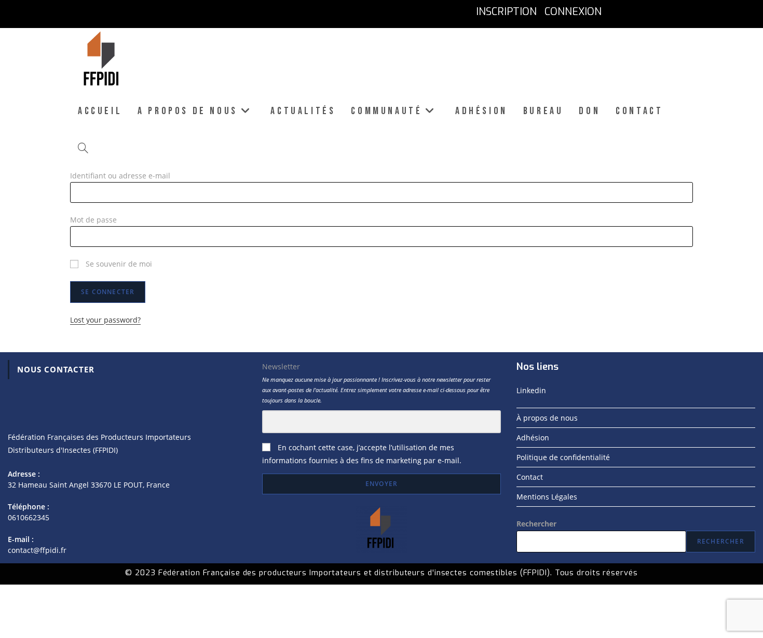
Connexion (573, 12)
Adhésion (532, 437)
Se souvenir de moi (118, 264)
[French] (616, 12)
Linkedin (531, 390)
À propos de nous (547, 418)
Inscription (506, 12)
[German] (662, 12)
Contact (529, 477)
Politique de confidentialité (563, 457)
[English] (639, 12)
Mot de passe (93, 220)
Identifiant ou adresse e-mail (120, 176)
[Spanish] (685, 12)
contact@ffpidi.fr (37, 550)
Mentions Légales (546, 497)
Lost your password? (105, 320)
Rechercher (536, 524)
